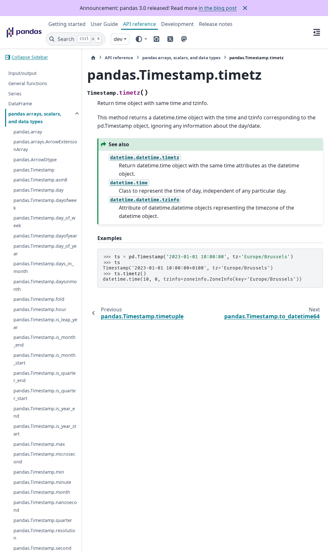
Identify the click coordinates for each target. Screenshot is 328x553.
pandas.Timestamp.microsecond (44, 458)
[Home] (93, 57)
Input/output (22, 73)
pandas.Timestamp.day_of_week (44, 221)
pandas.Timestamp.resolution (44, 534)
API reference (139, 24)
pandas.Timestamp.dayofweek (45, 204)
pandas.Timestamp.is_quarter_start (44, 394)
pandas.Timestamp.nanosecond (45, 506)
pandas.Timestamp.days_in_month (43, 267)
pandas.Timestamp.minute (42, 482)
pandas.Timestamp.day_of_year (45, 250)
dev (118, 39)
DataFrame (20, 103)
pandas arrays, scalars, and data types (34, 117)
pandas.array (27, 132)
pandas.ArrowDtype (35, 159)
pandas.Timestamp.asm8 (40, 180)
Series (14, 94)
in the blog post (218, 8)
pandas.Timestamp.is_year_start (44, 430)
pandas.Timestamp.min (38, 472)
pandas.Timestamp (33, 170)
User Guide (104, 24)
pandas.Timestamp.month (41, 492)
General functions (27, 83)
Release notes (216, 24)
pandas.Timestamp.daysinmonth (45, 285)
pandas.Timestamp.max (39, 444)
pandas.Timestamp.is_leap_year (45, 323)
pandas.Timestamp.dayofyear (45, 236)
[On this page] (316, 32)
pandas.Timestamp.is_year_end (44, 412)
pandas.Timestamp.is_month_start (44, 359)
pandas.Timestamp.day (38, 190)
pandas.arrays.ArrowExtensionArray (45, 145)
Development (177, 24)
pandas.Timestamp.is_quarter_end (44, 377)
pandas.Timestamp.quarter (42, 520)
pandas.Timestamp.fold (38, 299)
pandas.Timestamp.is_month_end (44, 341)
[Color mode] (141, 39)
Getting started (67, 24)
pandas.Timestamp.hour (39, 309)
